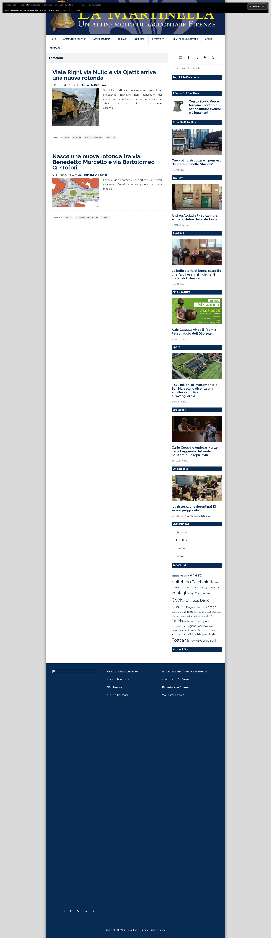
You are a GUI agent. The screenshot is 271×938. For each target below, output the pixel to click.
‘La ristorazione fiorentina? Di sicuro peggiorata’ (194, 508)
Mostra (175, 616)
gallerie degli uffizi (207, 612)
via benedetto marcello (87, 217)
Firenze (189, 611)
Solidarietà (195, 634)
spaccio (206, 634)
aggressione (177, 575)
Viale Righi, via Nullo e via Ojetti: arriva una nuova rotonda (104, 75)
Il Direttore (182, 540)
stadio (215, 634)
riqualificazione (189, 630)
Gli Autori (181, 548)
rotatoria (77, 137)
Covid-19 (181, 600)
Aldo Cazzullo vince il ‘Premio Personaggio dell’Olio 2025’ (194, 331)
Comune (195, 588)
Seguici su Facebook (186, 77)
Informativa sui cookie (70, 10)
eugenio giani (178, 612)
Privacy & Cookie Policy (153, 930)
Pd (212, 616)
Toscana (180, 640)
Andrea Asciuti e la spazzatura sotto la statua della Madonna (195, 217)
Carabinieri (201, 581)
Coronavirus (203, 593)
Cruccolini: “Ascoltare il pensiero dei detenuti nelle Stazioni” (197, 162)
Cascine (216, 583)
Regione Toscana (197, 626)
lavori (66, 137)
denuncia (201, 607)
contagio (190, 593)
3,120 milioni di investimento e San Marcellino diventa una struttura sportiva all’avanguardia (195, 390)
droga (211, 607)
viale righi (110, 137)
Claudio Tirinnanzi (117, 695)
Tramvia (194, 640)
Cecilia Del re (178, 587)
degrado (191, 607)
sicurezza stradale (93, 137)
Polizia (177, 621)
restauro (210, 626)
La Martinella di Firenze (135, 17)
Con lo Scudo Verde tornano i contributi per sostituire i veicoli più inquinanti (205, 107)
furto (196, 612)
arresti (186, 575)
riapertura (176, 630)
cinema (188, 587)
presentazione (179, 626)
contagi (179, 592)
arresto (196, 575)
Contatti (180, 556)
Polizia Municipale (196, 621)
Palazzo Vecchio (202, 616)
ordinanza (191, 616)
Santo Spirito (203, 630)
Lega (219, 612)
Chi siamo (181, 532)
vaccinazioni (207, 640)
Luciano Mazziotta (118, 679)
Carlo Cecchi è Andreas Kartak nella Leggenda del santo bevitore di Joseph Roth (195, 451)
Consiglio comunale (210, 587)
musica (182, 616)
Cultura (195, 600)
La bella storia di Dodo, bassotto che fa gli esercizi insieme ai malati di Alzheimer (196, 274)
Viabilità (105, 217)
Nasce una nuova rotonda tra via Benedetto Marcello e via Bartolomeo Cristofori (103, 162)
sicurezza (184, 634)
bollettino (181, 581)
